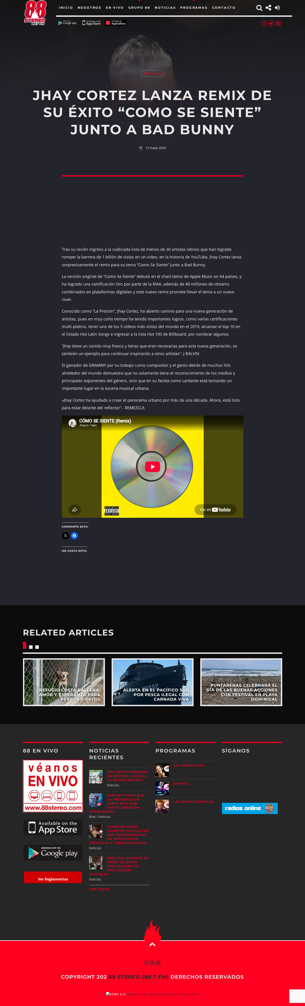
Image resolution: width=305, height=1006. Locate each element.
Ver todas (99, 889)
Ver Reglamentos (53, 879)
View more (64, 682)
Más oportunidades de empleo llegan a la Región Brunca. (127, 776)
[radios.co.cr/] (250, 813)
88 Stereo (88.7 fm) (139, 977)
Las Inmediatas (188, 765)
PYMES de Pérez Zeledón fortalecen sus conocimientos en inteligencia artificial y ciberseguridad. (119, 835)
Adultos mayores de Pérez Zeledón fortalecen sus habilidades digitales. (118, 866)
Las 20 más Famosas (193, 802)
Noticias (152, 73)
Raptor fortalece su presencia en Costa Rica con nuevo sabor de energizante (116, 803)
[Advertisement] (152, 42)
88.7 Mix (181, 784)
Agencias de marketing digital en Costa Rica (163, 994)
